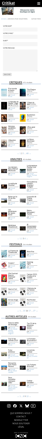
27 (34, 311)
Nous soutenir (21, 423)
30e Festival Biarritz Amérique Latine (13, 276)
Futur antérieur (11, 351)
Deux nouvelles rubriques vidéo (11, 380)
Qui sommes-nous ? (21, 413)
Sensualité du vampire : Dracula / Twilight (32, 184)
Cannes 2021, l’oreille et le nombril (32, 276)
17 (30, 311)
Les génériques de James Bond (12, 212)
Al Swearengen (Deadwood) (31, 226)
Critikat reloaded (30, 381)
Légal (21, 427)
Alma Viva (30, 251)
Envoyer (7, 74)
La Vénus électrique (30, 141)
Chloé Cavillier (12, 371)
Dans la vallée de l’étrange (13, 324)
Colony (11, 116)
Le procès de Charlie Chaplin (31, 198)
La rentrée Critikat (31, 351)
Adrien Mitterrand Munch (12, 388)
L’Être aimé (31, 128)
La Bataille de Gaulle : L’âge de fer (13, 103)
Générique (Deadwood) (12, 226)
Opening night (30, 263)
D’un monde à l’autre (12, 90)
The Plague (31, 90)
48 (27, 153)
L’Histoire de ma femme (31, 289)
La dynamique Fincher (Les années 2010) (32, 168)
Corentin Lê (13, 357)
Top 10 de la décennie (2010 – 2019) (31, 325)
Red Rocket (31, 300)
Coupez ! (11, 263)
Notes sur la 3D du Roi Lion (12, 198)
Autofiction (31, 116)
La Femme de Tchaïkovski (13, 251)
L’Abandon (12, 141)
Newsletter (21, 420)
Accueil (4, 19)
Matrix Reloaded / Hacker (31, 212)
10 (27, 396)
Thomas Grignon (32, 176)
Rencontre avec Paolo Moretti (12, 365)
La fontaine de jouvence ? (32, 339)
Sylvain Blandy (13, 329)
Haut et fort (12, 289)
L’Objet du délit (31, 103)
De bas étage (13, 300)
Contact (21, 416)
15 (24, 311)
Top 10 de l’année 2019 (13, 339)
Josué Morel (11, 96)
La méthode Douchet (12, 184)
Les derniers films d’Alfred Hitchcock (13, 169)
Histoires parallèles (12, 128)
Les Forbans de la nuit (31, 365)
